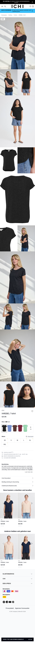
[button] (17, 478)
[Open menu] (1, 6)
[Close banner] (32, 2)
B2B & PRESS (7, 583)
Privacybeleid (10, 608)
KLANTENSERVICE (8, 574)
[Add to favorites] (32, 411)
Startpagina (4, 15)
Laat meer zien (29, 472)
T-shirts (15, 15)
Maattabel (30, 436)
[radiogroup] (17, 442)
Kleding (10, 15)
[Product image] (9, 82)
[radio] (5, 440)
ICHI (4, 578)
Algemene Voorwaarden (22, 608)
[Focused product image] (17, 43)
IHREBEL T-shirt (22, 15)
